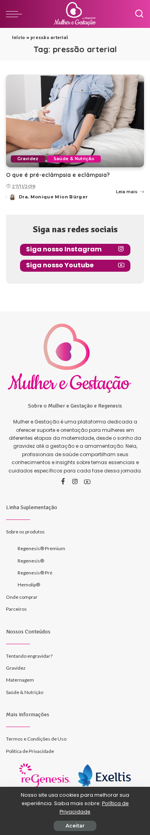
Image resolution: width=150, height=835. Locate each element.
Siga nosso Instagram (64, 249)
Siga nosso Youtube (60, 265)
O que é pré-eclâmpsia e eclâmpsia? (58, 174)
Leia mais (127, 191)
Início (18, 38)
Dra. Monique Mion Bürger (53, 197)
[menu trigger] (16, 14)
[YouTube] (87, 482)
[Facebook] (63, 482)
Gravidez (28, 158)
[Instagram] (75, 482)
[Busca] (139, 14)
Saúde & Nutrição (74, 158)
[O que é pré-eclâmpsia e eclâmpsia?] (75, 120)
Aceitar (75, 826)
